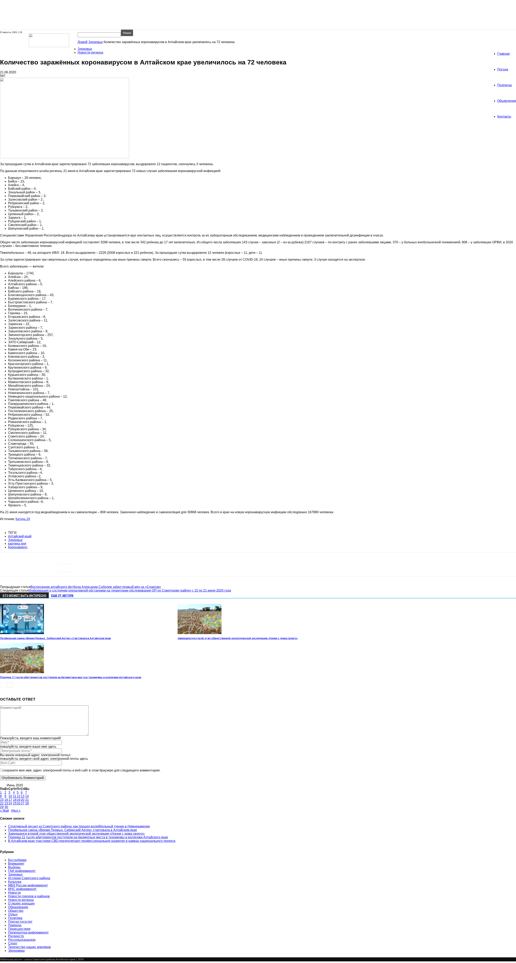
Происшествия (19, 929)
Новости (14, 892)
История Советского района (29, 878)
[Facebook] (6, 568)
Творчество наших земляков (29, 947)
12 (18, 796)
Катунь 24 (23, 519)
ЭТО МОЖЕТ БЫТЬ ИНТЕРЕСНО (24, 595)
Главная (503, 53)
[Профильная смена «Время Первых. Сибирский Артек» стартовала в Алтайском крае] (22, 633)
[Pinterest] (35, 568)
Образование (18, 907)
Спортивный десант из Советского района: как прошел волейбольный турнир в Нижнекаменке (79, 826)
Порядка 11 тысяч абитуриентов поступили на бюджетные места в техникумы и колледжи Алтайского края (70, 677)
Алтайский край (19, 536)
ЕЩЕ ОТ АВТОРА (62, 595)
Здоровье (95, 42)
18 (15, 799)
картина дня (17, 543)
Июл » (16, 810)
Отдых (13, 914)
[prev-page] (3, 684)
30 (6, 807)
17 (10, 799)
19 (18, 799)
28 (27, 803)
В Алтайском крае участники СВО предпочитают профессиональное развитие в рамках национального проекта (91, 841)
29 (2, 807)
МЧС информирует (22, 889)
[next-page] (10, 684)
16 (6, 799)
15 (2, 799)
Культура (14, 881)
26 (18, 803)
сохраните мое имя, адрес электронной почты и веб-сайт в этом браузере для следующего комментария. (81, 770)
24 (10, 803)
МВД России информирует (28, 885)
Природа (14, 925)
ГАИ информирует (21, 871)
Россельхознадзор (21, 939)
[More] (65, 568)
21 (27, 799)
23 (6, 803)
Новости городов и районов (29, 896)
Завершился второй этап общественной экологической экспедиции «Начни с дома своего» (238, 638)
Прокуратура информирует (28, 932)
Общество (15, 910)
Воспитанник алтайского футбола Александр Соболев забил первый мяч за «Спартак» (95, 587)
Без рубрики (17, 860)
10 (10, 796)
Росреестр (16, 936)
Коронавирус (18, 547)
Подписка (504, 85)
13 (22, 796)
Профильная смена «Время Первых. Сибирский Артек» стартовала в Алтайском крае (55, 638)
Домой (82, 42)
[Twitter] (21, 568)
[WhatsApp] (50, 568)
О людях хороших (21, 903)
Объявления (506, 101)
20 (22, 799)
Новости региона (90, 52)
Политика (15, 918)
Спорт (12, 943)
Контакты (504, 116)
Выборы (14, 867)
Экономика (16, 950)
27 (22, 803)
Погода (502, 69)
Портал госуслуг (20, 921)
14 (27, 796)
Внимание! (16, 863)
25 (15, 803)
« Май (4, 810)
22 (2, 803)
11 (14, 796)
